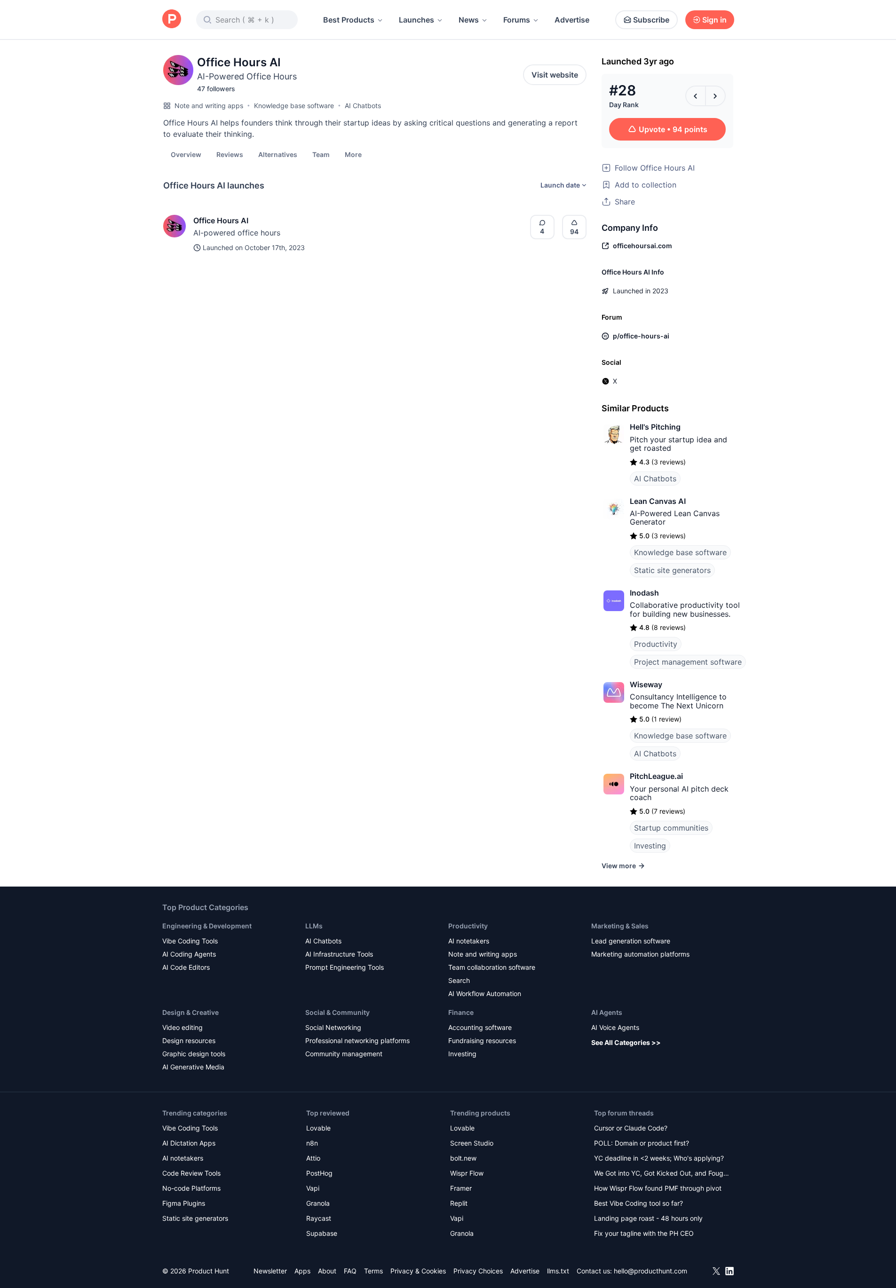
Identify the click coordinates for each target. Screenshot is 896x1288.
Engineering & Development (207, 926)
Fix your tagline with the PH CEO (644, 1233)
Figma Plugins (183, 1203)
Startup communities (671, 827)
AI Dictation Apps (188, 1143)
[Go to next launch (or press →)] (715, 95)
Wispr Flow (467, 1173)
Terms (373, 1271)
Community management (343, 1054)
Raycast (318, 1218)
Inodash (644, 592)
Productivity (655, 644)
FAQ (350, 1271)
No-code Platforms (191, 1188)
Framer (461, 1188)
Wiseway (646, 684)
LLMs (314, 926)
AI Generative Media (193, 1067)
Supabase (321, 1233)
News (469, 19)
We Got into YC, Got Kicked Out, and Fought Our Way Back (661, 1174)
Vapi (312, 1188)
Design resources (188, 1041)
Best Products (348, 19)
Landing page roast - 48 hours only (648, 1218)
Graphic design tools (193, 1054)
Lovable (318, 1128)
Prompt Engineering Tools (344, 967)
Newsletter (270, 1271)
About (327, 1271)
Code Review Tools (191, 1173)
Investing (650, 845)
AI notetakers (468, 941)
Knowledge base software (294, 106)
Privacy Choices (478, 1271)
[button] (353, 154)
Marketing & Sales (620, 926)
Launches (416, 19)
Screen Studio (471, 1143)
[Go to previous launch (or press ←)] (695, 95)
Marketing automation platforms (640, 954)
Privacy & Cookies (418, 1271)
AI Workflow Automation (484, 993)
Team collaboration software (491, 967)
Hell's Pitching (655, 427)
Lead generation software (630, 941)
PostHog (319, 1173)
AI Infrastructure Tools (339, 954)
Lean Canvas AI (658, 501)
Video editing (182, 1027)
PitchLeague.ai (656, 776)
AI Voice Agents (615, 1027)
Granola (318, 1203)
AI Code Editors (186, 967)
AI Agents (606, 1012)
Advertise (572, 19)
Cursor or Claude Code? (630, 1128)
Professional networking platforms (357, 1041)
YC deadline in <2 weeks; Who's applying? (659, 1158)
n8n (312, 1143)
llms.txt (558, 1271)
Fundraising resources (482, 1041)
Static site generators (672, 570)
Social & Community (337, 1012)
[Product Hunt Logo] (171, 19)
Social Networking (333, 1027)
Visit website (554, 74)
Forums (516, 19)
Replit (459, 1203)
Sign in (714, 19)
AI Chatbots (363, 106)
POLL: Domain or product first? (641, 1143)
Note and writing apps (208, 106)
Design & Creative (190, 1012)
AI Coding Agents (189, 954)
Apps (302, 1271)
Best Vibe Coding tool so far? (638, 1203)
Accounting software (480, 1027)
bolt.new (463, 1158)
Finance (461, 1012)
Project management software (688, 662)
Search (459, 980)
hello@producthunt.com (650, 1271)
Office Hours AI (220, 220)
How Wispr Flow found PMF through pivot (658, 1188)
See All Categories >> (626, 1042)
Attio (313, 1158)
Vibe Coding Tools (190, 941)
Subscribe (651, 19)
